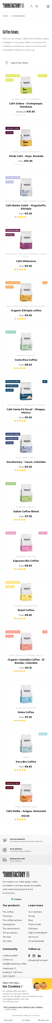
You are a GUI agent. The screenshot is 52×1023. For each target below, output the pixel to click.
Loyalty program (10, 955)
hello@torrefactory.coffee (13, 964)
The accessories (10, 933)
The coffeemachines (12, 920)
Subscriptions (9, 924)
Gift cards (7, 941)
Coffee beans (18, 16)
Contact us (8, 959)
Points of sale (34, 924)
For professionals (36, 941)
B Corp (31, 916)
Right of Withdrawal (37, 933)
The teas (7, 937)
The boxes (7, 916)
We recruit (33, 937)
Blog (30, 920)
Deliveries (32, 928)
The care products (11, 928)
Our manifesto (35, 912)
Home (5, 16)
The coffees (8, 912)
